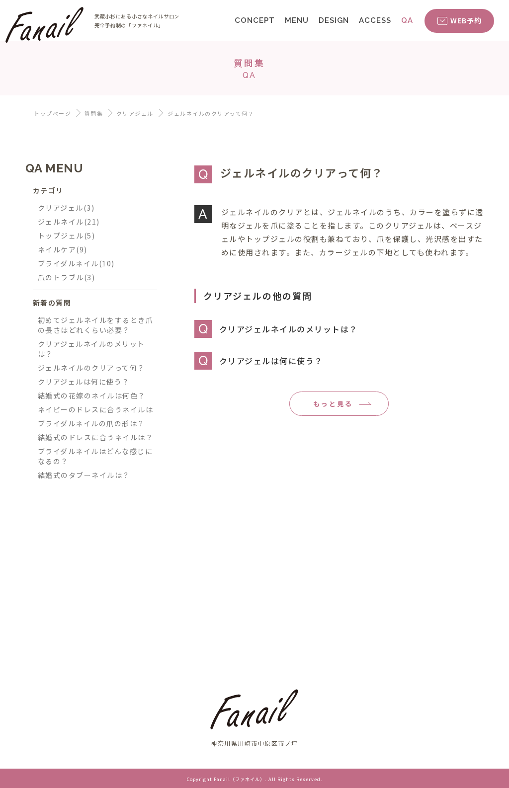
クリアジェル (135, 113)
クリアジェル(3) (66, 208)
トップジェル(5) (66, 235)
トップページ (52, 113)
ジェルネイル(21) (69, 222)
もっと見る (333, 403)
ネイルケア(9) (62, 249)
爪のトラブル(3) (66, 277)
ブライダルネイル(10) (76, 263)
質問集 (94, 113)
